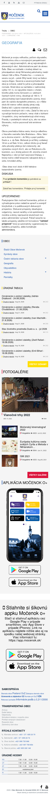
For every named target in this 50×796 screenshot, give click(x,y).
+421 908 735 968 (22, 741)
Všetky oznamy (38, 364)
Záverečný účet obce (10, 724)
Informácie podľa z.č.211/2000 (32, 699)
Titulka (4, 30)
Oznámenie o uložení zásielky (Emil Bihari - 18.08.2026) (23, 352)
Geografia (8, 263)
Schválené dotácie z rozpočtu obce (15, 717)
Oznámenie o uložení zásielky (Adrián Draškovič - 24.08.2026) (20, 297)
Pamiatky (8, 277)
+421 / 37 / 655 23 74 (21, 738)
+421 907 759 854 (26, 744)
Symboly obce (10, 254)
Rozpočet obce (7, 722)
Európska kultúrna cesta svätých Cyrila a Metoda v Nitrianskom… (34, 444)
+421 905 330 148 (24, 748)
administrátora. (8, 229)
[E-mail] (23, 2)
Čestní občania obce (14, 258)
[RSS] (14, 2)
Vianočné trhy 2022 (17, 415)
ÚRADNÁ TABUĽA (13, 288)
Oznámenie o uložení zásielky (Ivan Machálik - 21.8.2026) (24, 319)
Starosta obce (6, 693)
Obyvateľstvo (10, 267)
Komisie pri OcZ (31, 696)
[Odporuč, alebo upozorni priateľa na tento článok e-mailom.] (45, 50)
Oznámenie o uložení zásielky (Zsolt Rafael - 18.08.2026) (23, 341)
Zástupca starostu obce (35, 693)
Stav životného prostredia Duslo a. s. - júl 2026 (24, 328)
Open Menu (45, 13)
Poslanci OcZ (18, 693)
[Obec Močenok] (34, 50)
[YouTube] (46, 787)
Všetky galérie (38, 474)
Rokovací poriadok (8, 699)
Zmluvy (4, 710)
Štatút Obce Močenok (14, 249)
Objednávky (6, 715)
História (7, 272)
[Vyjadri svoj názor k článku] (39, 50)
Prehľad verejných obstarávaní (13, 719)
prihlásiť (6, 181)
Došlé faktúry (7, 712)
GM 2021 (25, 456)
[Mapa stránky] (18, 2)
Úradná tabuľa (8, 302)
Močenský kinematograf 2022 (33, 428)
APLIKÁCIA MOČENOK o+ (25, 482)
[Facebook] (4, 2)
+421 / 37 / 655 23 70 (27, 734)
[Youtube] (9, 2)
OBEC (12, 30)
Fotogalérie (15, 371)
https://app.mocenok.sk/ (25, 640)
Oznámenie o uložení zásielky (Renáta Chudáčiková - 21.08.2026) (20, 308)
